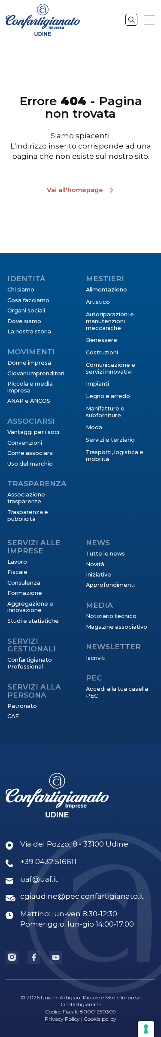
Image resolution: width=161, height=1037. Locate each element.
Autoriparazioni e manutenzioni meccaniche (110, 321)
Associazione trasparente (26, 498)
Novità (95, 564)
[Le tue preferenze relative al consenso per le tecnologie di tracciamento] (146, 1029)
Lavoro (17, 562)
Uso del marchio (30, 464)
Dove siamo (24, 321)
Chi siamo (20, 289)
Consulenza (23, 582)
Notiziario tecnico (111, 616)
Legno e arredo (108, 396)
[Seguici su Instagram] (12, 957)
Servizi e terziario (110, 440)
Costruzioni (102, 352)
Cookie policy (100, 1019)
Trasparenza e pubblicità (27, 515)
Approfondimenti (110, 585)
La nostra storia (29, 331)
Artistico (98, 302)
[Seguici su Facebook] (33, 957)
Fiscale (17, 572)
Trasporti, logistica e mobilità (114, 455)
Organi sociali (26, 310)
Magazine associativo (116, 627)
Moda (94, 427)
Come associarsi (30, 453)
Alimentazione (106, 289)
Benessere (101, 340)
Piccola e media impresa (30, 387)
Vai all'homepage (75, 190)
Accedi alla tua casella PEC (117, 692)
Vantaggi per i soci (33, 432)
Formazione (24, 593)
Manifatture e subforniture (105, 412)
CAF (13, 716)
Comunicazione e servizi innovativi (110, 368)
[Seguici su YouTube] (55, 957)
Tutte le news (105, 553)
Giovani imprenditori (35, 373)
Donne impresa (29, 363)
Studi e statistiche (33, 621)
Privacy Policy (62, 1019)
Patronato (22, 706)
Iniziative (98, 574)
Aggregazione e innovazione (30, 607)
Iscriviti (96, 658)
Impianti (97, 383)
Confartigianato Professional (29, 663)
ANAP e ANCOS (28, 401)
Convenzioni (24, 443)
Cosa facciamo (28, 300)
